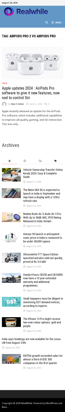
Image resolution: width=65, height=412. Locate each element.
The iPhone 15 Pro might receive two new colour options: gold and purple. (42, 322)
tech (4, 83)
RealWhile (26, 403)
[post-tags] (55, 161)
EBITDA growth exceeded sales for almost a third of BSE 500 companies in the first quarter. (43, 359)
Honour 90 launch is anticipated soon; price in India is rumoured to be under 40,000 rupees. (42, 237)
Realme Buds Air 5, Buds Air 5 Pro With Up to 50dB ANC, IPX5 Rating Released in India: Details (42, 217)
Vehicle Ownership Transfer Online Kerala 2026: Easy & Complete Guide (43, 173)
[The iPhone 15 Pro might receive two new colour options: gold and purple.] (11, 319)
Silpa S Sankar (17, 103)
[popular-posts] (9, 161)
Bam (4, 407)
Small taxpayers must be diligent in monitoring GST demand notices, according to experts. (43, 302)
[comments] (40, 161)
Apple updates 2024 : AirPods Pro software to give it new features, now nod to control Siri (31, 93)
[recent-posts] (24, 161)
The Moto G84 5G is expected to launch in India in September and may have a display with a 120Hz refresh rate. (41, 195)
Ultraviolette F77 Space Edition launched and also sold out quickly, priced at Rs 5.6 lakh (43, 258)
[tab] (9, 161)
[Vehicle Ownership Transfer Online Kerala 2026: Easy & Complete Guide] (11, 170)
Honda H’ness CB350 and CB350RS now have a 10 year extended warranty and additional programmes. (43, 280)
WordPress (52, 403)
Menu (58, 22)
